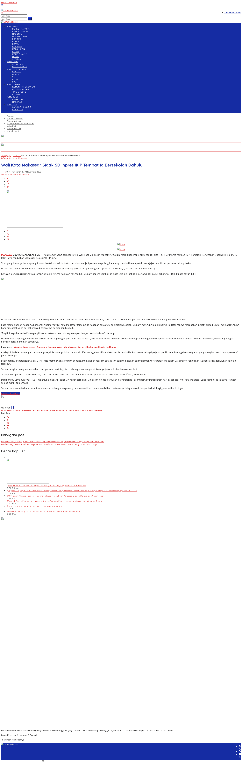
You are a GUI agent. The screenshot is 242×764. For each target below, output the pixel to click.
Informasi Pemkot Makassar (14, 158)
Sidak (81, 410)
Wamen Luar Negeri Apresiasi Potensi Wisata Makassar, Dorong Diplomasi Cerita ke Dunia (65, 347)
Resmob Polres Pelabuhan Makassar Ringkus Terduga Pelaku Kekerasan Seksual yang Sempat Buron (55, 501)
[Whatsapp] (8, 187)
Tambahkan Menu (232, 12)
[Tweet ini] (8, 181)
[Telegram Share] (8, 184)
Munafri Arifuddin (57, 410)
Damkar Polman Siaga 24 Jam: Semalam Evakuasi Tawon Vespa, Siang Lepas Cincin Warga (49, 444)
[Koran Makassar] (9, 10)
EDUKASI (5, 174)
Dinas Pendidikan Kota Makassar (16, 410)
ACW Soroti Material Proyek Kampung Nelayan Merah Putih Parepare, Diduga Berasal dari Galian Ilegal (55, 496)
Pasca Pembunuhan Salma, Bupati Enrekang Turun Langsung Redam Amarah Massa (47, 485)
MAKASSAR (7, 254)
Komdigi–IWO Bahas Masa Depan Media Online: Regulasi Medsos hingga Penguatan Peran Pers (52, 441)
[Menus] (2, 5)
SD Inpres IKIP (72, 410)
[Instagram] (8, 423)
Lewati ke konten (9, 2)
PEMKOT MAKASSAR (19, 174)
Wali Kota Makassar (94, 410)
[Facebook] (8, 417)
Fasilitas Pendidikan (40, 410)
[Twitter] (8, 420)
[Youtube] (8, 425)
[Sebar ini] (7, 179)
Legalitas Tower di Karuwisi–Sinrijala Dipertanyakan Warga (35, 506)
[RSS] (8, 428)
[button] (30, 18)
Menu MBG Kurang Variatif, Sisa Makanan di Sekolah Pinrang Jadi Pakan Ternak (45, 511)
